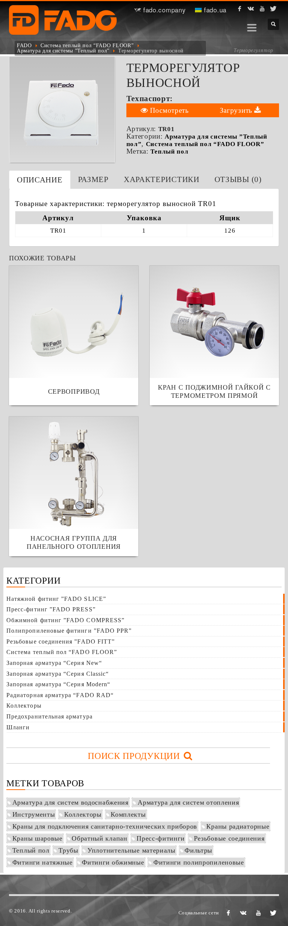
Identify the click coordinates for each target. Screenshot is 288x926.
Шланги (18, 727)
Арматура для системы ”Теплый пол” (63, 51)
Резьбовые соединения (229, 838)
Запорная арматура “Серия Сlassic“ (57, 674)
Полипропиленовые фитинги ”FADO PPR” (69, 630)
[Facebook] (239, 8)
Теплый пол (169, 151)
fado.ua (214, 9)
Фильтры (198, 850)
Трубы (68, 850)
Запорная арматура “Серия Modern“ (58, 684)
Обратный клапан (100, 838)
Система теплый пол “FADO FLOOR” (87, 45)
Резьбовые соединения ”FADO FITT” (60, 641)
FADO (24, 45)
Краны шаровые (37, 838)
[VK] (250, 8)
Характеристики (162, 179)
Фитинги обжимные (113, 862)
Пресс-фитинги (160, 838)
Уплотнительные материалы (131, 850)
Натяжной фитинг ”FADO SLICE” (56, 599)
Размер (93, 179)
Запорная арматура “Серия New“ (54, 663)
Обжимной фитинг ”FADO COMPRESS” (65, 620)
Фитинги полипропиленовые (198, 862)
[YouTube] (262, 8)
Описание (40, 179)
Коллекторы (24, 705)
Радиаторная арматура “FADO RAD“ (60, 695)
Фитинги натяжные (42, 862)
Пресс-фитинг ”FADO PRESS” (51, 609)
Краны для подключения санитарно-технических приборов (104, 826)
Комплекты (128, 814)
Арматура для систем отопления (188, 802)
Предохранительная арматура (49, 716)
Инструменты (33, 814)
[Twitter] (273, 8)
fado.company (163, 9)
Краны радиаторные (237, 826)
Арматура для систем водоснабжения (70, 802)
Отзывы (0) (238, 179)
